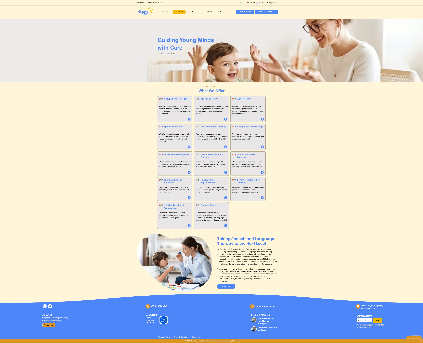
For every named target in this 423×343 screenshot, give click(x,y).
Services (150, 320)
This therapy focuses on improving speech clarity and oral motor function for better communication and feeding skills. (211, 136)
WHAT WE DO (211, 87)
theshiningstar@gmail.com (268, 3)
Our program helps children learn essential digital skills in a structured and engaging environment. (248, 136)
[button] (193, 12)
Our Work (150, 323)
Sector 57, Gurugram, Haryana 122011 (372, 307)
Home (160, 53)
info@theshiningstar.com (267, 307)
